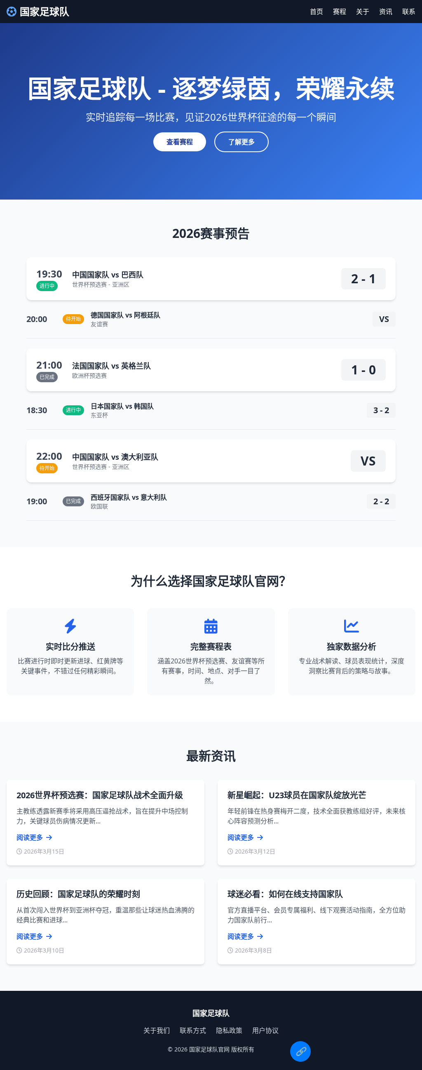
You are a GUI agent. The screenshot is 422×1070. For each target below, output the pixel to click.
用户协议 (265, 1030)
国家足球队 (44, 11)
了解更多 (241, 141)
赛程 (339, 11)
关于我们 (156, 1030)
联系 (408, 11)
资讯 (385, 11)
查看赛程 (179, 141)
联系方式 (193, 1030)
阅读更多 (30, 837)
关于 (362, 11)
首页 (316, 11)
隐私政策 (229, 1030)
